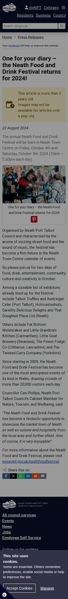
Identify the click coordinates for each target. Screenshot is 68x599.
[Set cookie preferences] (7, 591)
